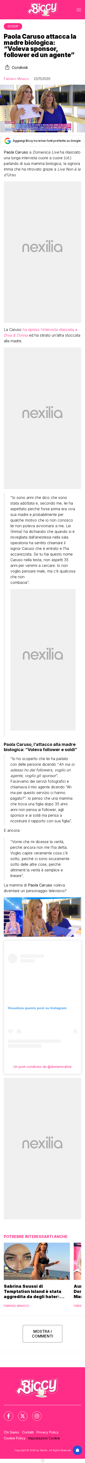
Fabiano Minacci (16, 79)
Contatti (28, 1432)
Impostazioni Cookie (44, 1438)
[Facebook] (6, 1413)
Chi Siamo (11, 1432)
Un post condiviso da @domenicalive (42, 1067)
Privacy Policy (48, 1432)
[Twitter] (20, 1413)
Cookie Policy (15, 1438)
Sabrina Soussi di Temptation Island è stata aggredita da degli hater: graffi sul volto (32, 1291)
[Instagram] (34, 1413)
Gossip (13, 26)
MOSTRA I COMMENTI (42, 1333)
